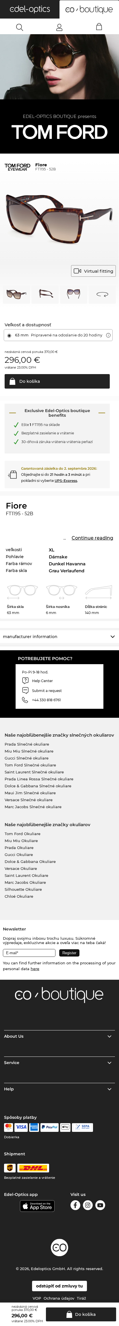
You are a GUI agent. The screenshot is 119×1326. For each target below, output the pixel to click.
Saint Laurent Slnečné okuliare (34, 772)
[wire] (82, 1127)
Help (9, 1089)
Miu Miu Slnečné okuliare (29, 751)
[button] (30, 9)
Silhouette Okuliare (23, 889)
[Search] (20, 27)
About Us (13, 1036)
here (35, 968)
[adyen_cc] (8, 1127)
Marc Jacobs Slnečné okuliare (33, 806)
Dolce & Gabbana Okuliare (30, 861)
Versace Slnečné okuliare (29, 799)
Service (11, 1062)
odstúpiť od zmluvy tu (59, 1286)
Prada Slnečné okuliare (27, 744)
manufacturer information (30, 636)
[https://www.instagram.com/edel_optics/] (88, 1206)
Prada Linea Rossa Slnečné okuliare (39, 779)
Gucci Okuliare (19, 854)
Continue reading (92, 538)
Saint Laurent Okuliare (26, 875)
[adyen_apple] (65, 1127)
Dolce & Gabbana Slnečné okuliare (38, 786)
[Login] (59, 27)
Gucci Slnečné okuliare (27, 758)
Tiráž (81, 1298)
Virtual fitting (98, 271)
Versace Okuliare (21, 868)
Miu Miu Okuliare (21, 840)
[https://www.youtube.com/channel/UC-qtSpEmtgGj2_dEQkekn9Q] (100, 1206)
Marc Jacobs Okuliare (25, 882)
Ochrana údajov (59, 1298)
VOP (37, 1298)
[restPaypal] (49, 1127)
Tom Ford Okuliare (22, 833)
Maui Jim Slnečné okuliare (30, 792)
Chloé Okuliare (19, 896)
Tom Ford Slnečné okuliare (30, 765)
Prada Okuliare (19, 847)
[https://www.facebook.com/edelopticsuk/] (75, 1206)
